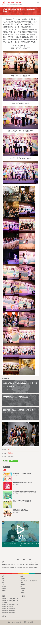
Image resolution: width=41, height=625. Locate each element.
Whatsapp (14, 461)
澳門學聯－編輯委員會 (7, 606)
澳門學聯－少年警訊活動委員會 (10, 599)
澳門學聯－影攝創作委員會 (8, 610)
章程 (21, 586)
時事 (3, 584)
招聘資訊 (4, 590)
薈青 (9, 449)
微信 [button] (6, 461)
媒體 (3, 582)
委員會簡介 (4, 602)
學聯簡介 (22, 579)
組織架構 (22, 584)
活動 (3, 581)
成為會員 (4, 588)
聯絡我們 (22, 588)
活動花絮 (10, 453)
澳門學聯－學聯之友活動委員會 (10, 604)
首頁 (3, 579)
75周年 (22, 590)
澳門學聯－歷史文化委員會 (8, 612)
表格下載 (4, 586)
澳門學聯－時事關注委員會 (8, 608)
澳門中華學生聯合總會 (12, 3)
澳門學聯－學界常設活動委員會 (10, 600)
